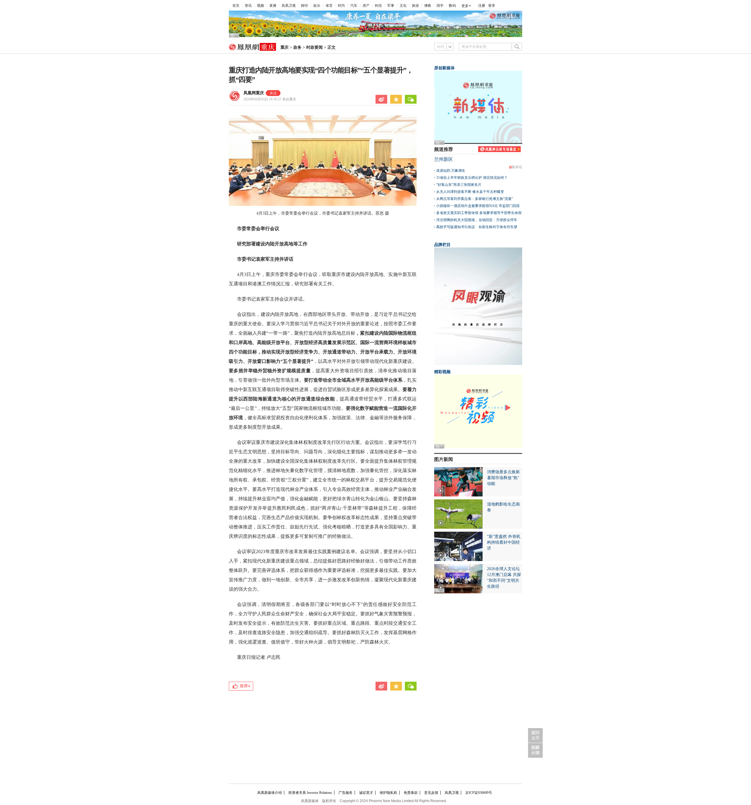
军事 (390, 6)
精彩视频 (442, 372)
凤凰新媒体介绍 (269, 793)
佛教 (427, 6)
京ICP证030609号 (478, 793)
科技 (378, 6)
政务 (297, 47)
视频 (260, 6)
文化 (403, 6)
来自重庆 (269, 99)
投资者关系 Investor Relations (310, 793)
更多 (464, 6)
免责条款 (411, 793)
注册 (481, 6)
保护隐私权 (388, 793)
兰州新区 (443, 159)
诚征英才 (366, 793)
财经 (304, 6)
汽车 (353, 6)
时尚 (341, 6)
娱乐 (316, 6)
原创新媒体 (444, 68)
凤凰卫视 (289, 6)
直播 (272, 6)
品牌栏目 (442, 244)
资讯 (248, 6)
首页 (235, 6)
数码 (452, 6)
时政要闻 (314, 47)
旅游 (415, 6)
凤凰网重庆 (253, 93)
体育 (329, 6)
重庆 (284, 47)
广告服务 (346, 793)
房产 (366, 6)
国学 (440, 6)
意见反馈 (431, 793)
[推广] (375, 36)
